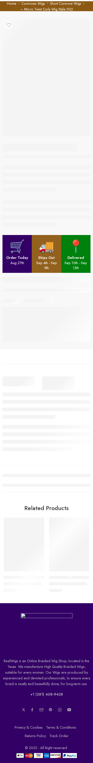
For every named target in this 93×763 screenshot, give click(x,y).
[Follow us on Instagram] (60, 709)
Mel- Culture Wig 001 (68, 583)
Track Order (58, 735)
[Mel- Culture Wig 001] (69, 545)
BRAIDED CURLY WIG (23, 583)
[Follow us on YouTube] (69, 709)
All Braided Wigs (37, 577)
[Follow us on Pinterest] (51, 710)
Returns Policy (35, 735)
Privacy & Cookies (29, 727)
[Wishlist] (9, 25)
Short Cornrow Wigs (65, 3)
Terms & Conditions (61, 727)
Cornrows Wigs (33, 3)
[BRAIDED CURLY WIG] (24, 545)
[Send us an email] (41, 709)
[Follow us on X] (23, 709)
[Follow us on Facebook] (32, 710)
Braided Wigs (14, 577)
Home (11, 3)
